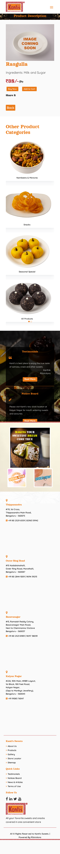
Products (12, 750)
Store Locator (14, 758)
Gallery (11, 754)
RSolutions (36, 837)
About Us (12, 746)
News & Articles (15, 782)
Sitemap (12, 762)
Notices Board (15, 778)
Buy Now (12, 89)
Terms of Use (14, 786)
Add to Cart (29, 89)
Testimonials (14, 774)
